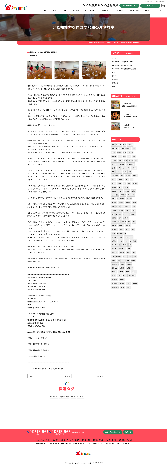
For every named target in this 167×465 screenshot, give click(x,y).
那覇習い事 (130, 268)
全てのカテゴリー (118, 58)
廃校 (135, 256)
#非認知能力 (64, 396)
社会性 (121, 229)
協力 (118, 260)
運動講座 (121, 202)
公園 (113, 256)
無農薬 (134, 202)
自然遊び (123, 195)
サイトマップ (126, 443)
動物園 (125, 172)
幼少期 (131, 160)
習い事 (52, 369)
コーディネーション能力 (118, 164)
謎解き (113, 260)
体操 (134, 156)
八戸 (129, 156)
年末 (129, 249)
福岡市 (124, 222)
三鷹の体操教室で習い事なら (38, 344)
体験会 (120, 160)
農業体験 (114, 187)
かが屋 (113, 179)
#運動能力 (54, 396)
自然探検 (114, 241)
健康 (113, 172)
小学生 (128, 287)
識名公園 (122, 252)
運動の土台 (114, 268)
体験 (113, 206)
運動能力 (130, 145)
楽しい (127, 229)
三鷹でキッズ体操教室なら (37, 338)
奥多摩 (113, 275)
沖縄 (130, 172)
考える (128, 252)
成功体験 (114, 160)
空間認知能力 (115, 264)
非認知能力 (132, 275)
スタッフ (128, 210)
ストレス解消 (130, 164)
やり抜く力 (114, 229)
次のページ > (100, 376)
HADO (130, 256)
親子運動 (114, 202)
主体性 (119, 183)
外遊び (113, 183)
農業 (129, 183)
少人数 (120, 241)
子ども (113, 152)
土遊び (133, 191)
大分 (134, 206)
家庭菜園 (135, 183)
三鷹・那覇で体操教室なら (37, 356)
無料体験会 (120, 179)
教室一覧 (150, 6)
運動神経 (57, 369)
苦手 (120, 187)
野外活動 (125, 187)
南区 (120, 218)
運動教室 (122, 279)
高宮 (113, 214)
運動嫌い (121, 225)
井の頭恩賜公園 (121, 233)
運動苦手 (114, 225)
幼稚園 (122, 287)
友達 (130, 245)
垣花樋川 (124, 245)
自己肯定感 (114, 279)
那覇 (62, 369)
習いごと (118, 214)
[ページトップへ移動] (138, 432)
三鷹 (113, 145)
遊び (127, 179)
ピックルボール (128, 237)
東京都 (127, 272)
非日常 (133, 260)
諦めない (128, 225)
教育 (125, 160)
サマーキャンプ (126, 206)
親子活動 (129, 198)
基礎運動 (129, 264)
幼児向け (134, 272)
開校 (133, 229)
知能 (124, 183)
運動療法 (126, 191)
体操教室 (118, 145)
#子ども (80, 396)
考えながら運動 (116, 222)
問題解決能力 (115, 287)
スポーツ (130, 152)
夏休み (119, 275)
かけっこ (134, 168)
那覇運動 (122, 268)
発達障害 (114, 218)
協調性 (122, 264)
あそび (128, 283)
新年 (131, 179)
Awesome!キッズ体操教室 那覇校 (36, 369)
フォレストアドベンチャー (119, 249)
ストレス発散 (115, 195)
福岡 (134, 210)
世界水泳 (135, 175)
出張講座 (128, 202)
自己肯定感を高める (125, 148)
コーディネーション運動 (118, 283)
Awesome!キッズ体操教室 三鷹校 (122, 62)
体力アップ (114, 148)
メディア (125, 214)
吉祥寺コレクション (117, 237)
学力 (120, 156)
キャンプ (128, 175)
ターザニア (131, 195)
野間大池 (115, 83)
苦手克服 (135, 283)
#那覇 (73, 396)
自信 (124, 156)
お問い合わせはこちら (129, 6)
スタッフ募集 (115, 175)
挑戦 (134, 222)
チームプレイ (125, 260)
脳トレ (125, 275)
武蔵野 (113, 198)
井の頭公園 (133, 241)
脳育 (129, 222)
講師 (122, 175)
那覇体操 (114, 272)
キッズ (48, 369)
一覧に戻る (66, 376)
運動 (124, 152)
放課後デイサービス (117, 191)
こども (118, 206)
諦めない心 (114, 252)
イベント (118, 172)
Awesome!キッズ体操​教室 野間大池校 (124, 69)
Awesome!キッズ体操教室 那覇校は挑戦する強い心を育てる (49, 332)
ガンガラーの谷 (116, 245)
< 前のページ (33, 376)
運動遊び (118, 256)
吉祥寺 (113, 233)
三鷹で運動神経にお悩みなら (38, 350)
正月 (136, 160)
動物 (134, 252)
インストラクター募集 (117, 210)
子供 (118, 168)
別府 (134, 148)
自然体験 (125, 218)
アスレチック (125, 168)
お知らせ (121, 272)
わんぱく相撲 (120, 198)
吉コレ (126, 241)
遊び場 (113, 168)
